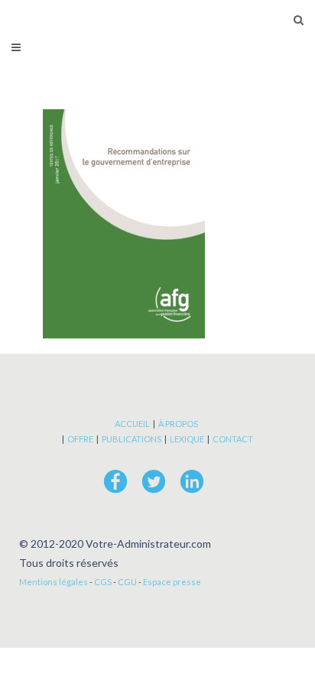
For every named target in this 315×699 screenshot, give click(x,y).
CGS (103, 582)
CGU (127, 582)
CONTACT (233, 439)
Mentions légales (53, 582)
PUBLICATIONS (131, 439)
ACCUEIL (132, 424)
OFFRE (80, 439)
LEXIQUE (187, 439)
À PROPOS (178, 423)
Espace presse (172, 582)
